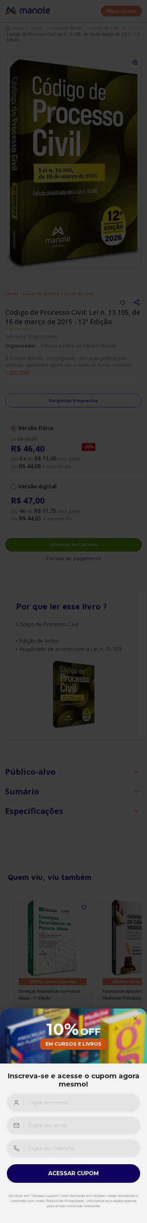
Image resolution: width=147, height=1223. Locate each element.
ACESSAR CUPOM (73, 1173)
